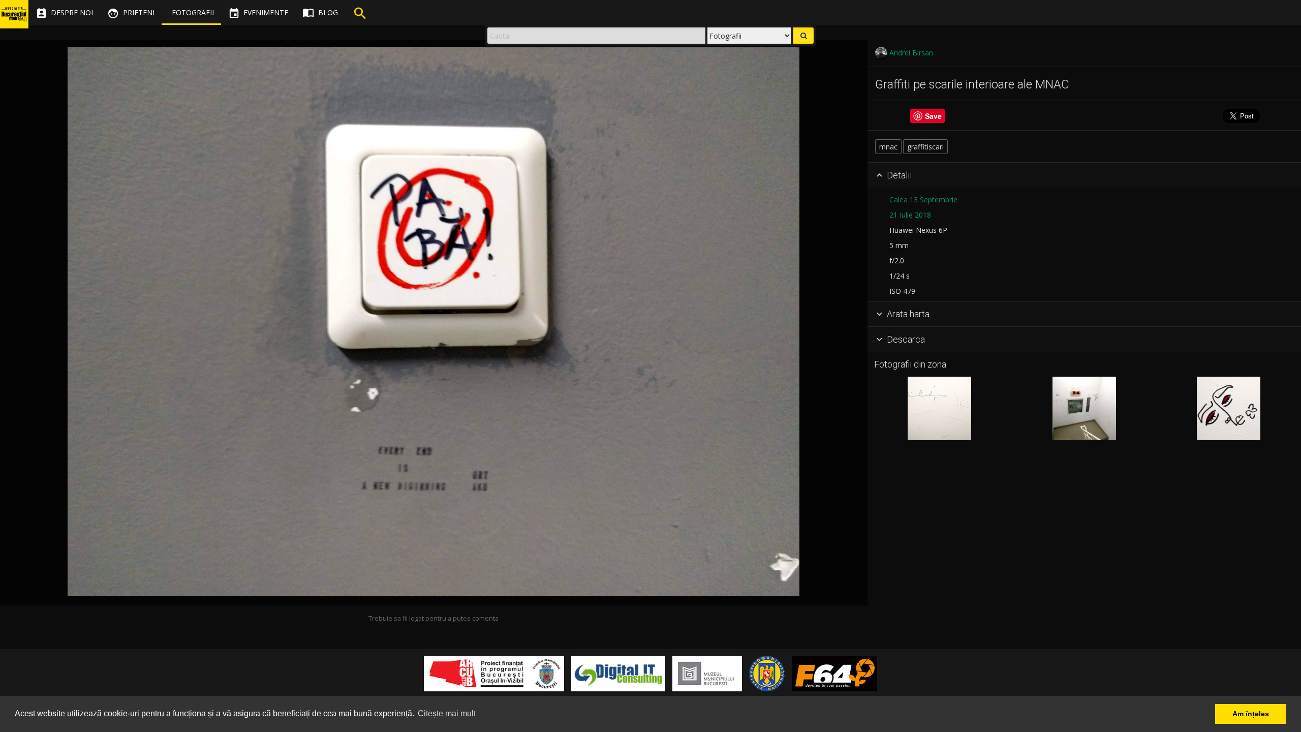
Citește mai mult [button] (447, 713)
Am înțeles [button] (1250, 714)
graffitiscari (925, 146)
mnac (888, 146)
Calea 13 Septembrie (923, 199)
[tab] (1084, 175)
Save (933, 116)
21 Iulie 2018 (910, 215)
